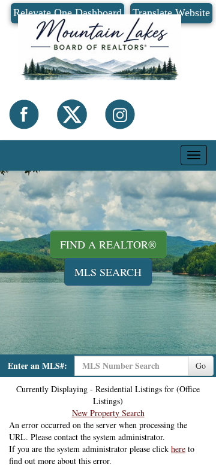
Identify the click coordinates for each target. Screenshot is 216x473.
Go (201, 365)
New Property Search (108, 413)
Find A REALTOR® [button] (108, 244)
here (178, 448)
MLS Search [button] (108, 272)
